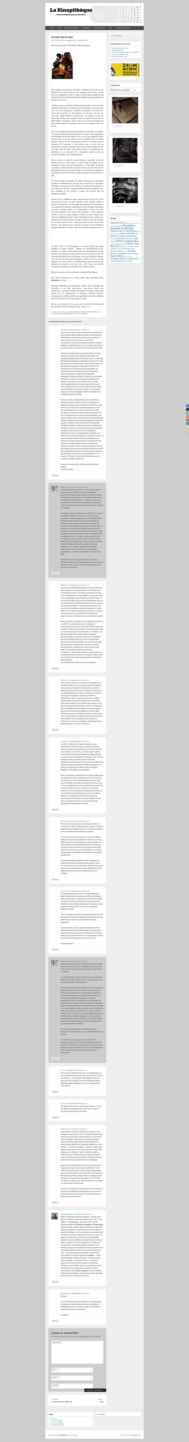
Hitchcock (132, 235)
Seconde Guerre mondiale (123, 252)
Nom (54, 1369)
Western (119, 261)
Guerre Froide (127, 233)
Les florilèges (86, 28)
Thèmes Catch (137, 1435)
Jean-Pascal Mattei (66, 1214)
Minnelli (112, 244)
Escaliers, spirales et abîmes (123, 226)
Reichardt (119, 249)
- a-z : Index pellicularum (73, 312)
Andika (114, 50)
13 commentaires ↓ (82, 40)
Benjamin (63, 487)
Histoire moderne (118, 235)
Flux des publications (57, 1421)
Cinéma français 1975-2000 (88, 312)
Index (59, 28)
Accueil (52, 28)
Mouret (124, 244)
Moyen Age (58, 313)
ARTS (122, 222)
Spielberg (136, 254)
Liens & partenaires (99, 28)
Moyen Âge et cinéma (71, 28)
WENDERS (113, 261)
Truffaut (130, 256)
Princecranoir (115, 52)
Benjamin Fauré (71, 40)
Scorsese (125, 251)
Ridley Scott (125, 249)
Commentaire (57, 1342)
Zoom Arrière (127, 261)
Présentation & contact (123, 28)
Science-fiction (116, 251)
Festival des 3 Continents (123, 230)
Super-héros (116, 255)
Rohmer (132, 249)
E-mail (54, 1377)
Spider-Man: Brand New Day (131, 52)
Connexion (54, 1419)
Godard (118, 234)
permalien (84, 313)
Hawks (137, 234)
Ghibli (114, 234)
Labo (110, 28)
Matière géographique (127, 241)
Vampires (114, 258)
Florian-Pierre (64, 1293)
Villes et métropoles (129, 258)
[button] (187, 405)
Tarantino (125, 256)
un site (90, 1301)
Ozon (126, 246)
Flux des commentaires (57, 1423)
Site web (55, 1385)
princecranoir (115, 56)
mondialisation (118, 244)
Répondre (55, 475)
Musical (114, 246)
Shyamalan (128, 254)
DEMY (137, 223)
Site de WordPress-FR (57, 1425)
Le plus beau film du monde (126, 238)
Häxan (59, 121)
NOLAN (121, 246)
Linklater (113, 241)
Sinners (126, 48)
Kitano (111, 238)
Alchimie (114, 222)
